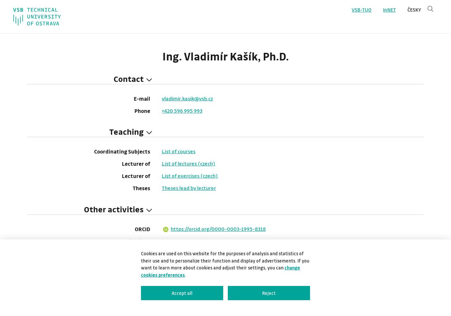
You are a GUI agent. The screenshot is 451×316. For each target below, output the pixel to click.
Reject (269, 293)
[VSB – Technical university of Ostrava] (37, 16)
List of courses (178, 151)
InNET (389, 10)
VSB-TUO (361, 10)
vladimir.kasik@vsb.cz (187, 98)
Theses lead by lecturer (189, 188)
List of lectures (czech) (188, 163)
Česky (414, 10)
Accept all (182, 293)
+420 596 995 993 (182, 110)
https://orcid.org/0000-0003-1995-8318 (218, 229)
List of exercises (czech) (190, 175)
